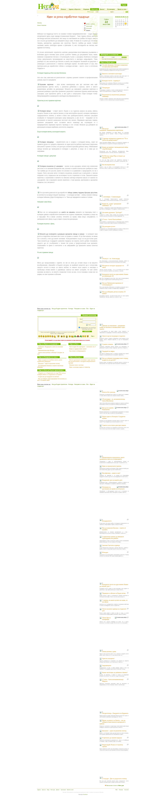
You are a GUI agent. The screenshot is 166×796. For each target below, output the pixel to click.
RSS (116, 789)
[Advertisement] (67, 289)
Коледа (70, 308)
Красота (44, 789)
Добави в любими (90, 24)
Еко (87, 308)
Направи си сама (79, 308)
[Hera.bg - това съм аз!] (48, 10)
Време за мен (70, 789)
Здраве (39, 789)
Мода (48, 789)
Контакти (126, 789)
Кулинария (63, 789)
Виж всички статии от (115, 785)
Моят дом (53, 789)
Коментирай (89, 26)
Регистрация (91, 11)
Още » (93, 336)
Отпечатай (88, 28)
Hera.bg (39, 23)
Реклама (121, 789)
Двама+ (58, 789)
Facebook (85, 794)
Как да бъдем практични (59, 308)
